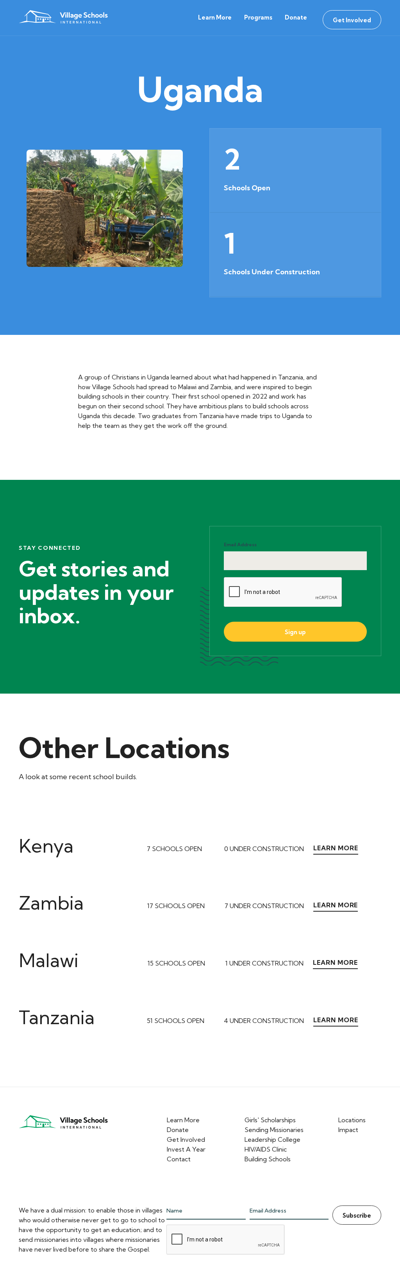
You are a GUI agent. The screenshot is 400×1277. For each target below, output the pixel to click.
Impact (348, 1130)
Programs (258, 17)
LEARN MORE (335, 848)
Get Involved (352, 20)
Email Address (240, 544)
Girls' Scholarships (270, 1120)
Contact (179, 1159)
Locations (352, 1120)
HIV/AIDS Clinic (266, 1149)
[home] (65, 18)
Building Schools (268, 1159)
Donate (296, 17)
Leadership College (272, 1139)
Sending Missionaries (274, 1130)
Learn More (215, 17)
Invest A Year (186, 1149)
